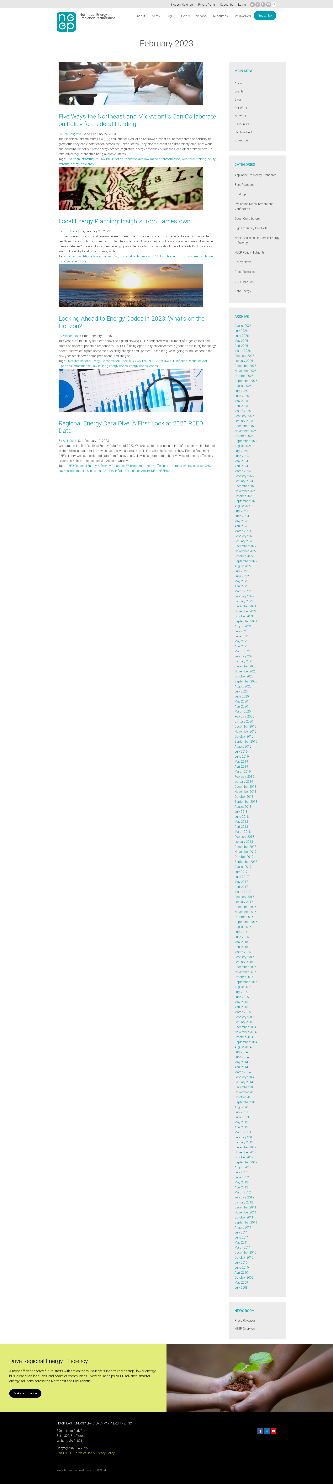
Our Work (183, 16)
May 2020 (241, 701)
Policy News (243, 262)
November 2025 (245, 371)
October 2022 (244, 556)
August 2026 (243, 326)
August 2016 (243, 927)
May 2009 (241, 1282)
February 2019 (244, 776)
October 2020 (244, 676)
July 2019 (241, 751)
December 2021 (245, 606)
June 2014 (242, 1057)
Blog (169, 16)
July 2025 (241, 391)
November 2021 (245, 611)
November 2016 (245, 912)
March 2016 (243, 952)
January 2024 (244, 481)
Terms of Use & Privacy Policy (94, 1453)
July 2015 (241, 992)
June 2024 (242, 456)
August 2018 (243, 806)
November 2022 (245, 551)
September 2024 (246, 441)
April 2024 (241, 466)
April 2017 (241, 887)
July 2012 (241, 1172)
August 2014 (243, 1047)
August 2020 (243, 686)
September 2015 (246, 982)
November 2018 (245, 791)
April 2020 (241, 706)
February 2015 (244, 1017)
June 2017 (242, 877)
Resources (220, 16)
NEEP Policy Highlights (250, 252)
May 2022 (241, 581)
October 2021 (244, 616)
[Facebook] (257, 4)
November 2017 (245, 852)
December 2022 (245, 546)
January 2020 (244, 721)
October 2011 (244, 1217)
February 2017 (244, 897)
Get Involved (242, 16)
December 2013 (245, 1087)
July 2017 (241, 872)
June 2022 (242, 576)
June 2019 (242, 756)
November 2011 (245, 1212)
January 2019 (244, 781)
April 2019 (241, 766)
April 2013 (241, 1127)
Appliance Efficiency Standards (256, 175)
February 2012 (244, 1197)
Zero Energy (243, 291)
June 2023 (242, 516)
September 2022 (246, 561)
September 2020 (246, 681)
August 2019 (243, 746)
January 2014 (244, 1082)
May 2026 (241, 341)
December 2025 (245, 366)
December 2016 (245, 907)
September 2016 (246, 922)
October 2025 (244, 376)
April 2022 (241, 586)
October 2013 (244, 1097)
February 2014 (244, 1077)
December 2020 (245, 666)
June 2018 (242, 816)
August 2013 (243, 1107)
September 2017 (246, 862)
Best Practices (244, 185)
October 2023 (244, 496)
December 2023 (245, 486)
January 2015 (244, 1022)
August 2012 (243, 1167)
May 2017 (241, 882)
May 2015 (241, 1002)
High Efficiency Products (251, 228)
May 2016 (241, 942)
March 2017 (243, 892)
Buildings (240, 194)
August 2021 (243, 626)
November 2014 (245, 1032)
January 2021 (244, 661)
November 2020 (245, 671)
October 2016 (244, 917)
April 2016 (241, 947)
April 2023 (241, 526)
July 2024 (241, 451)
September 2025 (246, 381)
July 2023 (241, 511)
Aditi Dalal (69, 441)
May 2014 (241, 1062)
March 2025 (243, 411)
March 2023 (243, 531)
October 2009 (244, 1277)
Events (155, 16)
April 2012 (241, 1187)
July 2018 (241, 811)
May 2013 (241, 1122)
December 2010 (245, 1252)
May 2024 (241, 461)
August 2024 (243, 446)
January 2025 (244, 421)
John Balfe (70, 231)
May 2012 (241, 1182)
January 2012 (244, 1202)
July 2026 (241, 331)
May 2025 (241, 401)
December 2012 (245, 1147)
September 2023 (246, 501)
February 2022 (244, 596)
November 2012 (245, 1152)
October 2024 (244, 436)
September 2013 (246, 1102)
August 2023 (243, 506)
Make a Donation (25, 1393)
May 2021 (241, 641)
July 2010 (241, 1262)
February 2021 (244, 656)
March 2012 (243, 1192)
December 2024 (245, 426)
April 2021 (241, 646)
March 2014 (243, 1072)
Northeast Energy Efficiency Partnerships (98, 16)
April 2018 (241, 827)
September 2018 (246, 801)
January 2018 (244, 842)
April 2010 (241, 1272)
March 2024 (243, 471)
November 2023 (245, 491)
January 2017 (244, 902)
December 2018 (245, 786)
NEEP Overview (245, 1328)
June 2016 (242, 937)
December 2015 (245, 967)
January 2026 (244, 361)
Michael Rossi (72, 336)
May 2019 (241, 761)
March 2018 (243, 832)
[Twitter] (252, 4)
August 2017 (243, 867)
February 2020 (244, 716)
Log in (242, 4)
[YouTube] (268, 4)
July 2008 (241, 1287)
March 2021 (243, 651)
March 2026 (243, 351)
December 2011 (245, 1207)
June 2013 (242, 1117)
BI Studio (102, 1470)
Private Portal (206, 4)
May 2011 (241, 1242)
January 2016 (244, 962)
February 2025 (244, 416)
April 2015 (241, 1007)
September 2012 (246, 1162)
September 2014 (246, 1042)
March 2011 (243, 1247)
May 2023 (241, 521)
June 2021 (242, 636)
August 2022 (243, 566)
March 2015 (243, 1012)
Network (201, 16)
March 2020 (243, 711)
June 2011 (242, 1237)
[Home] (66, 22)
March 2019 (243, 771)
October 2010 (244, 1257)
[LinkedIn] (263, 4)
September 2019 (246, 741)
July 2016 (241, 932)
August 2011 (243, 1227)
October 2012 (244, 1157)
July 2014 (241, 1052)
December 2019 (245, 726)
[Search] (274, 4)
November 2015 (245, 972)
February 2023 (244, 536)
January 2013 (244, 1142)
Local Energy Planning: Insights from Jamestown (124, 221)
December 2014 (245, 1027)
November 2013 (245, 1092)
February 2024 (244, 476)
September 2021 (246, 621)
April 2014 (241, 1067)
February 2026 (244, 356)
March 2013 (243, 1132)
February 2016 (244, 957)
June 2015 (242, 997)
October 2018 (244, 796)
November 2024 (245, 431)
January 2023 (244, 541)
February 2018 (244, 837)
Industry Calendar (182, 4)
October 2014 (244, 1037)
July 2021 (241, 631)
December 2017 (245, 847)
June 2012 (242, 1177)
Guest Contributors (247, 218)
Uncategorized (244, 281)
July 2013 (241, 1112)
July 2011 (241, 1232)
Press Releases (245, 272)
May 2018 (241, 822)
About (141, 16)
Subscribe (227, 4)
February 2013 (244, 1137)
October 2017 (244, 857)
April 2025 (241, 406)
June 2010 (242, 1267)
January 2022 (244, 601)
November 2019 (245, 731)
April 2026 (241, 346)
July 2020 (241, 691)
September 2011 (246, 1222)
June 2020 (242, 696)
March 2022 (243, 591)
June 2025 (242, 396)
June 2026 (242, 336)
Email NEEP (64, 1453)
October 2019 (244, 736)
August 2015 (243, 987)
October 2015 (244, 977)
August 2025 (243, 386)
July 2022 (241, 571)
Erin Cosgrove (72, 134)
